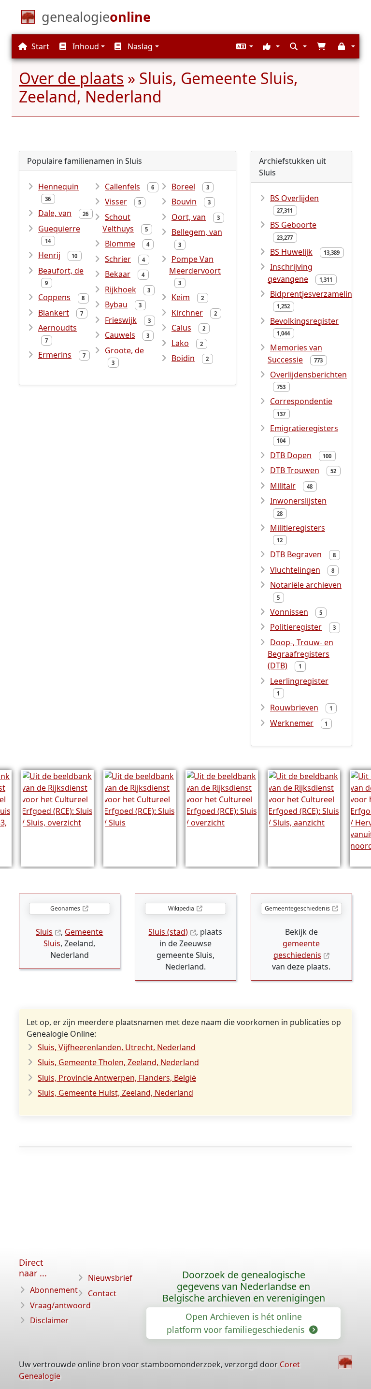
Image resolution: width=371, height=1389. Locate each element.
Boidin (183, 358)
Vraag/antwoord (60, 1305)
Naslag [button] (139, 46)
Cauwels (120, 335)
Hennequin (58, 186)
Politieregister (296, 627)
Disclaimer (49, 1320)
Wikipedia (181, 908)
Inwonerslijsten (298, 500)
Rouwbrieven (294, 707)
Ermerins (54, 354)
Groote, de (124, 350)
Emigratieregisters (304, 428)
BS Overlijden (294, 198)
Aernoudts (57, 327)
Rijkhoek (120, 289)
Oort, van (188, 217)
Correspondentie (301, 401)
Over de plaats (71, 78)
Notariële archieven (306, 584)
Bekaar (117, 274)
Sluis (44, 931)
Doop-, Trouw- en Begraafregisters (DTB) (300, 654)
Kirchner (187, 312)
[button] (243, 46)
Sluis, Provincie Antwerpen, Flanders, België (117, 1077)
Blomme (120, 243)
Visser (116, 201)
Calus (181, 327)
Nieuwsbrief (110, 1278)
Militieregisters (297, 527)
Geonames (65, 908)
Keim (180, 297)
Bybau (116, 304)
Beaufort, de (61, 270)
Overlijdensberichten (308, 374)
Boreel (183, 186)
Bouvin (184, 201)
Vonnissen (289, 612)
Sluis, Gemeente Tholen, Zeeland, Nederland (118, 1062)
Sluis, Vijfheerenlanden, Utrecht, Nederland (117, 1047)
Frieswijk (121, 320)
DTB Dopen (291, 455)
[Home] (345, 1362)
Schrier (118, 259)
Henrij (49, 255)
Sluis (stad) (168, 931)
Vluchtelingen (295, 569)
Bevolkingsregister (304, 321)
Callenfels (122, 186)
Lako (180, 343)
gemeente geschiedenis (297, 949)
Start (39, 46)
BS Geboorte (293, 224)
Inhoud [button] (85, 46)
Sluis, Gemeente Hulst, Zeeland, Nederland (115, 1092)
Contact (102, 1293)
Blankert (53, 312)
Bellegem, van (196, 232)
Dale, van (54, 213)
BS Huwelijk (291, 251)
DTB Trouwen (294, 470)
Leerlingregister (299, 681)
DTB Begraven (296, 554)
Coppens (54, 297)
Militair (283, 485)
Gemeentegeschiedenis (297, 908)
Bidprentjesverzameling (313, 294)
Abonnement (54, 1290)
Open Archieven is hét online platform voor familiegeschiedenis (237, 1323)
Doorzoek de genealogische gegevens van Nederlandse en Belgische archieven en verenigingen (243, 1286)
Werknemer (292, 723)
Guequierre (59, 228)
